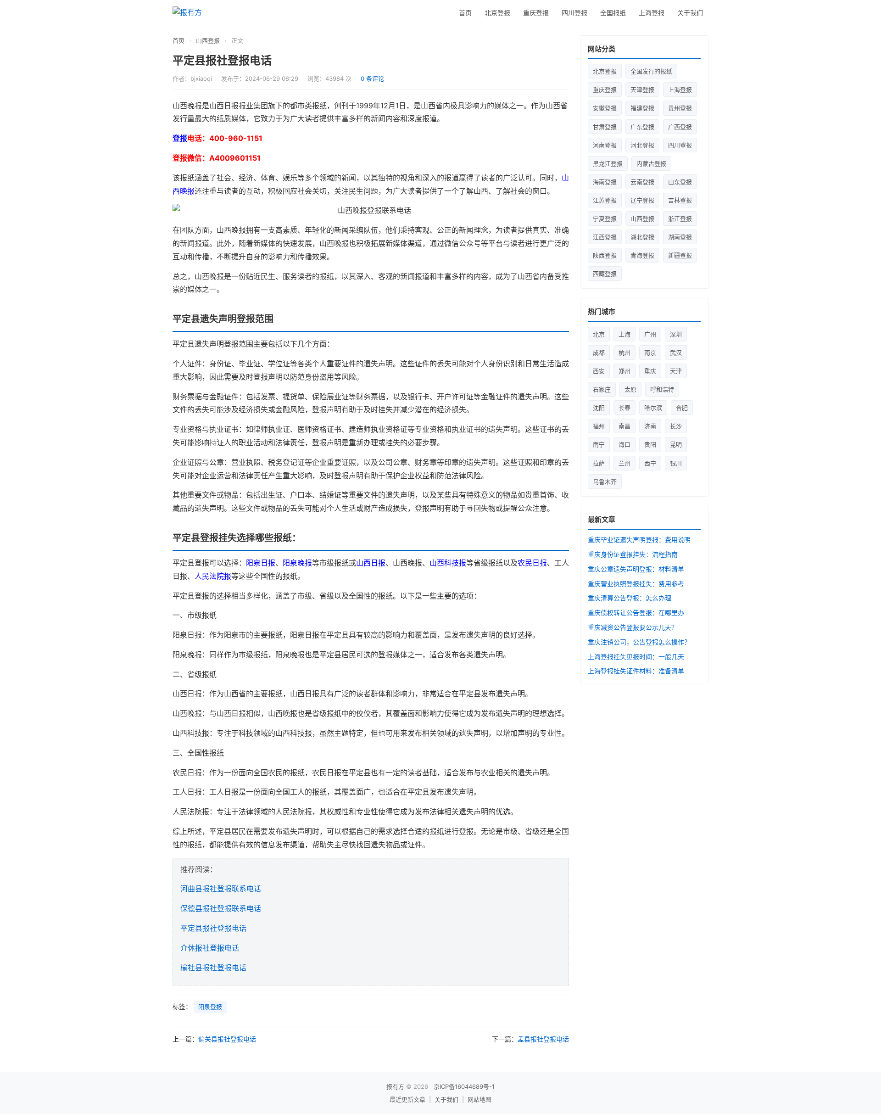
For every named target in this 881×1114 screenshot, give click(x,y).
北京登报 (497, 13)
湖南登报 (680, 237)
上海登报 (651, 13)
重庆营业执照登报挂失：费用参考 (636, 584)
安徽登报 (605, 108)
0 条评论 (372, 78)
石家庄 (602, 389)
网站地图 (479, 1099)
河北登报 (642, 145)
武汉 (676, 352)
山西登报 (208, 40)
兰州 (624, 463)
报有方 (395, 1086)
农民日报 (532, 562)
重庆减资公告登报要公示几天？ (633, 627)
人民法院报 (213, 576)
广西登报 (680, 126)
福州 (599, 426)
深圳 (676, 334)
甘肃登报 (605, 126)
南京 (650, 352)
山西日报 (370, 562)
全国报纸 (613, 13)
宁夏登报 (605, 218)
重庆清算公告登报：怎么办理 (629, 598)
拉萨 (599, 463)
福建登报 (642, 108)
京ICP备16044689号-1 (464, 1086)
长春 (624, 407)
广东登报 (642, 126)
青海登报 (642, 255)
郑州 (624, 371)
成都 (599, 352)
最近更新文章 (407, 1099)
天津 (676, 371)
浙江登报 (680, 218)
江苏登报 (605, 200)
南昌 (624, 426)
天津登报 (642, 89)
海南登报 (605, 181)
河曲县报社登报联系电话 (220, 888)
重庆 (650, 371)
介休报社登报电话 (209, 947)
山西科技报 (447, 562)
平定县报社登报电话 (213, 928)
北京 (599, 334)
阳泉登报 (210, 1006)
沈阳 (599, 407)
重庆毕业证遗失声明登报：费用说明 (639, 539)
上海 (624, 334)
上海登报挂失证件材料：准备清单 (636, 671)
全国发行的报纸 (651, 71)
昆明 (676, 444)
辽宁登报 (642, 200)
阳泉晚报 (297, 562)
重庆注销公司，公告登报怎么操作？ (639, 642)
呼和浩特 (662, 389)
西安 (599, 371)
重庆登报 (536, 13)
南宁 (599, 444)
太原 (630, 389)
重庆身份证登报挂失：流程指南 (633, 554)
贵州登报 (680, 108)
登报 (180, 138)
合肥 (682, 407)
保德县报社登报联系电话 (220, 908)
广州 (650, 334)
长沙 (676, 426)
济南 (650, 426)
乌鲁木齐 (605, 481)
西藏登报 (605, 273)
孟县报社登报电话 (543, 1039)
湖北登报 (642, 237)
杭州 (624, 352)
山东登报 (680, 181)
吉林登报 (680, 200)
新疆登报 (680, 255)
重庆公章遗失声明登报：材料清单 (636, 569)
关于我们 (690, 13)
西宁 (650, 463)
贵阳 (650, 444)
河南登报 (605, 145)
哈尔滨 (653, 407)
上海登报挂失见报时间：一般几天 (636, 657)
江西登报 (605, 237)
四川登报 (574, 13)
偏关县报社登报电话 (227, 1039)
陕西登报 (605, 255)
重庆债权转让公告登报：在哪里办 (636, 612)
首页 (465, 13)
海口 (624, 444)
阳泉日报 (260, 562)
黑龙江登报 (608, 163)
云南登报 (642, 181)
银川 (676, 463)
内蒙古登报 (651, 163)
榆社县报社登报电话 (213, 967)
